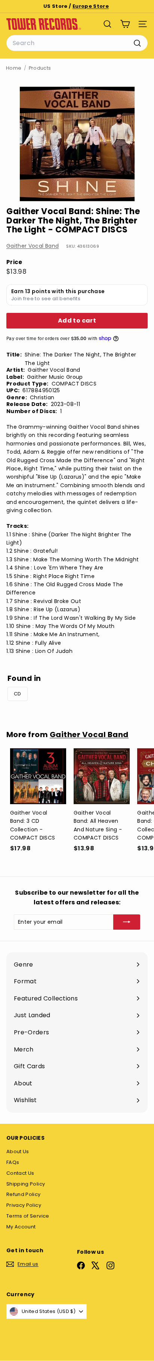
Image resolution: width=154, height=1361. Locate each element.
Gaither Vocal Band (32, 246)
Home (13, 68)
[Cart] (125, 24)
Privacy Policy (23, 1205)
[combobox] (77, 43)
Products (40, 68)
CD (17, 694)
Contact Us (20, 1173)
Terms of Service (27, 1215)
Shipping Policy (25, 1183)
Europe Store (91, 6)
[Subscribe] (126, 921)
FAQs (12, 1162)
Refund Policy (23, 1194)
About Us (17, 1151)
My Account (21, 1226)
